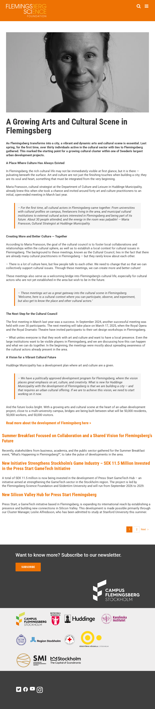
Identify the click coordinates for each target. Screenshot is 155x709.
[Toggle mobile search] (139, 6)
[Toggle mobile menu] (147, 6)
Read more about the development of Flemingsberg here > (48, 423)
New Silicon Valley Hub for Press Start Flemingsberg (49, 494)
